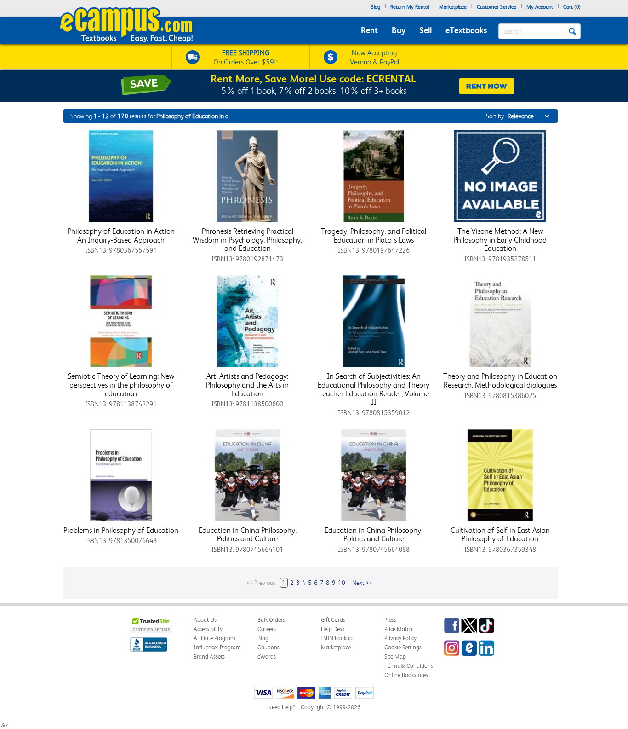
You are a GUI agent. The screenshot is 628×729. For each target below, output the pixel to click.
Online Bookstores (406, 674)
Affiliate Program (214, 638)
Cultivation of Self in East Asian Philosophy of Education (500, 535)
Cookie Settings (403, 647)
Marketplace (453, 7)
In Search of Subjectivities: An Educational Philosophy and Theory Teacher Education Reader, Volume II (373, 388)
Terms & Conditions (408, 665)
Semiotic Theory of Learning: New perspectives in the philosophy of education (121, 384)
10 (341, 582)
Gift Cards (333, 619)
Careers (266, 628)
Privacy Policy (400, 638)
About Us (205, 619)
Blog (375, 7)
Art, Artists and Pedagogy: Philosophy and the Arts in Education (247, 384)
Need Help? (281, 707)
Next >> (362, 582)
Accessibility (208, 628)
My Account (539, 7)
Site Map (395, 656)
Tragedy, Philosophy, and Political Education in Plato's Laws (373, 235)
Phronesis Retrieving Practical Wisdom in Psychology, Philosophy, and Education (247, 239)
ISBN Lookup (337, 638)
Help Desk (332, 628)
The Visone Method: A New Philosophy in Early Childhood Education (500, 239)
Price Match (398, 628)
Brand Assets (209, 656)
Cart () (572, 7)
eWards (266, 656)
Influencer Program (217, 647)
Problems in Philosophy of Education (120, 530)
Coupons (268, 647)
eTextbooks (466, 30)
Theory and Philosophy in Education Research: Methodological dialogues (500, 380)
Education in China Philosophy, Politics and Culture (248, 535)
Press (390, 619)
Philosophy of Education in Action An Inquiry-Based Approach (121, 235)
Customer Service (496, 7)
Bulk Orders (271, 619)
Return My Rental (409, 7)
